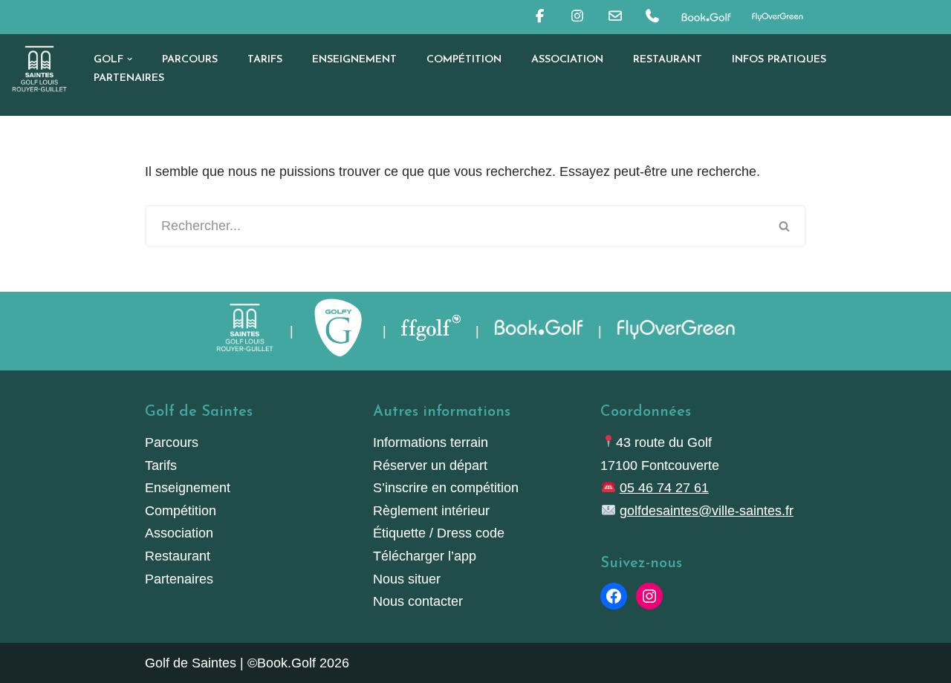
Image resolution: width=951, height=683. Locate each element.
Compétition (464, 59)
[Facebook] (613, 596)
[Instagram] (649, 596)
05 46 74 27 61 (664, 487)
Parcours (190, 59)
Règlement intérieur (431, 510)
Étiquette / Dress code (438, 533)
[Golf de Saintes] (39, 68)
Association (567, 59)
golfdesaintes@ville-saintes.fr (706, 510)
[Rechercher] (785, 226)
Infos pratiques (779, 59)
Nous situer (407, 579)
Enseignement (354, 59)
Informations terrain (430, 442)
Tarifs (264, 59)
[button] (129, 59)
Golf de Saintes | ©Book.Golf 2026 (247, 663)
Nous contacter (418, 601)
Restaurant (667, 59)
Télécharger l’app (424, 556)
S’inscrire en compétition (446, 487)
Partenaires (129, 78)
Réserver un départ (430, 465)
